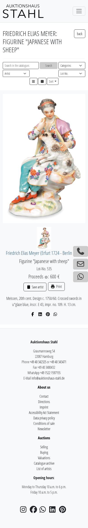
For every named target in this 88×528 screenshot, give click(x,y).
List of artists (44, 468)
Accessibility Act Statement (44, 412)
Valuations (44, 457)
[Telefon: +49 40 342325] (80, 251)
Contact (44, 396)
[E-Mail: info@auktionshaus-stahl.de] (80, 264)
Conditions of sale (44, 423)
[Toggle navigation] (79, 11)
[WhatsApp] (55, 314)
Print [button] (59, 286)
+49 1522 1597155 (50, 372)
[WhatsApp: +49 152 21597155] (80, 276)
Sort (51, 81)
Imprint (44, 407)
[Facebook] (32, 314)
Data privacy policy (44, 418)
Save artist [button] (37, 286)
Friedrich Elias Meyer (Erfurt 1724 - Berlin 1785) (44, 253)
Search (48, 65)
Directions (44, 401)
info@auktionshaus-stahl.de (48, 378)
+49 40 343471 (58, 361)
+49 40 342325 (38, 361)
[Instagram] (24, 510)
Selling (44, 446)
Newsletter (44, 428)
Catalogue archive (44, 463)
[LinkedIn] (40, 314)
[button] (34, 81)
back (79, 33)
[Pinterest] (48, 314)
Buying (44, 452)
